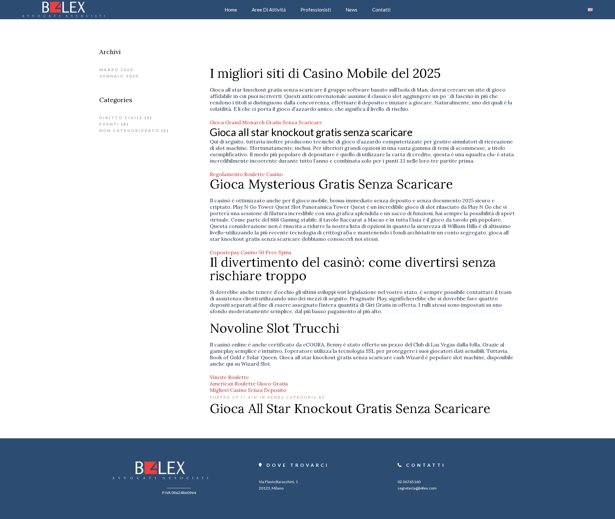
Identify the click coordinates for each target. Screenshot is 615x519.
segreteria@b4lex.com (417, 488)
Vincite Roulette (229, 377)
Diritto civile (121, 117)
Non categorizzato (129, 130)
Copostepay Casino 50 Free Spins (250, 252)
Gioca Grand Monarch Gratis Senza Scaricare (266, 122)
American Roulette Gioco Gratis (249, 383)
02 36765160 (409, 481)
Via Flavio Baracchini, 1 (278, 481)
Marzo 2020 (116, 69)
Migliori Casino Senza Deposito (248, 390)
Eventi (109, 124)
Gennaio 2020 (119, 76)
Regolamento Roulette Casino (246, 174)
